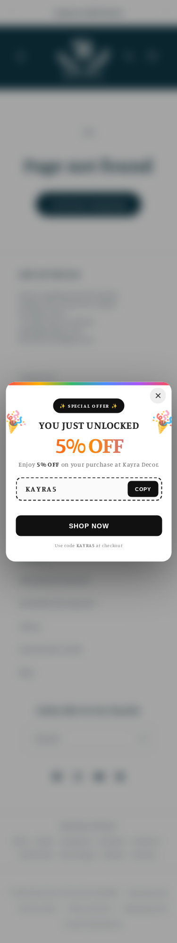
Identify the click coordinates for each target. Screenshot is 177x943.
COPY (143, 489)
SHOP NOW (88, 525)
